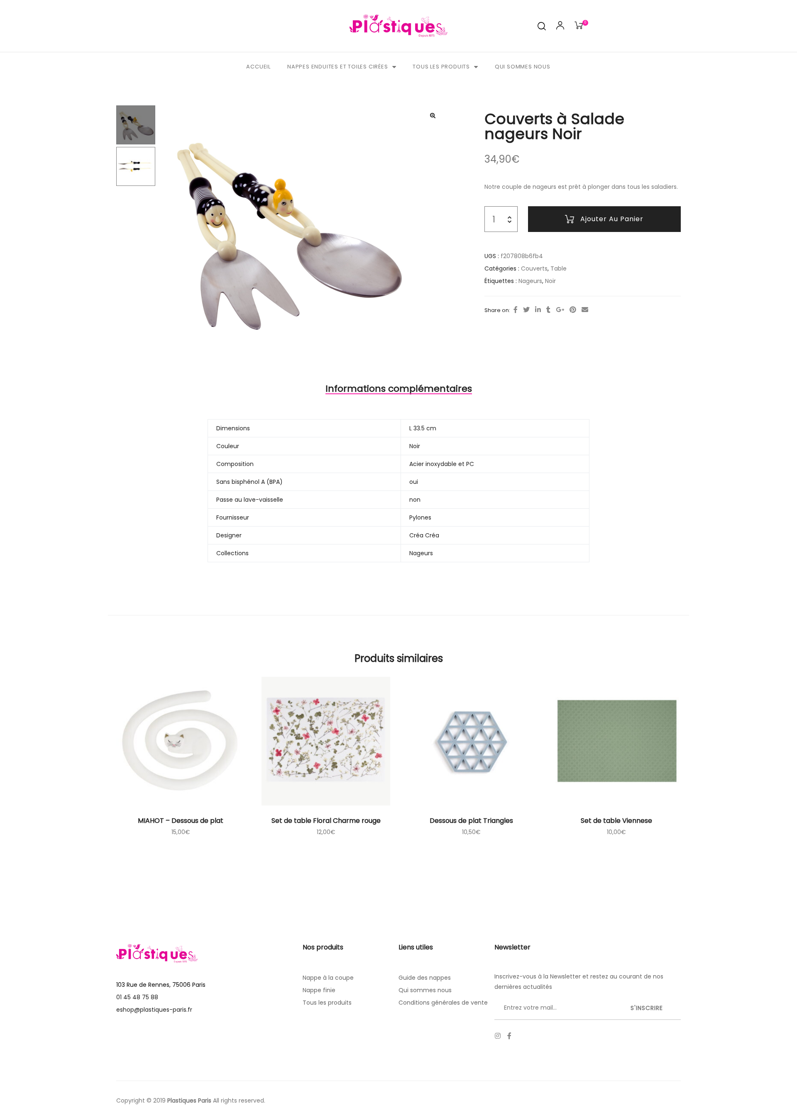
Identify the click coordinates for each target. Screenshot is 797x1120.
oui (413, 482)
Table (558, 268)
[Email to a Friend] (585, 310)
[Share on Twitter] (526, 310)
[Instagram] (497, 1035)
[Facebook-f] (509, 1035)
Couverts (534, 268)
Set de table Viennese (616, 820)
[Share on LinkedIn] (538, 310)
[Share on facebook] (515, 310)
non (415, 499)
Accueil (258, 67)
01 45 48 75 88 (137, 997)
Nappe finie (319, 990)
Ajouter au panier (611, 219)
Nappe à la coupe (328, 978)
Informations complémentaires (398, 388)
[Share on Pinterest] (573, 310)
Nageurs (530, 281)
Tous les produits (441, 67)
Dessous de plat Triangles (471, 820)
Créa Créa (424, 535)
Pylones (420, 517)
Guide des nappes (424, 978)
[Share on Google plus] (560, 310)
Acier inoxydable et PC (441, 464)
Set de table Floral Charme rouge (326, 820)
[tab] (398, 388)
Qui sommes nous (522, 67)
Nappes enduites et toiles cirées (337, 67)
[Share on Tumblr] (548, 310)
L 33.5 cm (422, 428)
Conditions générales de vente (443, 1002)
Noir (550, 281)
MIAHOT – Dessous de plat (180, 820)
